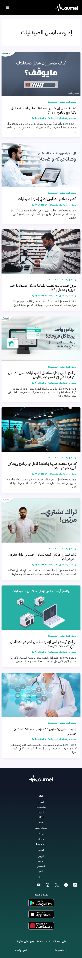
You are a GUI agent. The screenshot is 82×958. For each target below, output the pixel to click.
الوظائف (41, 817)
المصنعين (41, 866)
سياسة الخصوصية (61, 950)
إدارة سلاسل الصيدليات (59, 102)
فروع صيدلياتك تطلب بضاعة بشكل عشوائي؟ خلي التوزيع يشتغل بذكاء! (42, 287)
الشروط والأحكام (20, 950)
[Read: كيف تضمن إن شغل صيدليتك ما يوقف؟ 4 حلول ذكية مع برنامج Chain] (41, 74)
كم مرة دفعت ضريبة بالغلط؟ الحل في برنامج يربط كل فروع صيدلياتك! (42, 466)
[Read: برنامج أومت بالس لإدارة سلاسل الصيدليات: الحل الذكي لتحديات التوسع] (41, 607)
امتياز (41, 871)
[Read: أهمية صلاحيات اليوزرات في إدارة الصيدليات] (41, 164)
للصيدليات (41, 861)
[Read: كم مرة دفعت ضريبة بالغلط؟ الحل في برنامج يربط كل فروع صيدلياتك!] (41, 429)
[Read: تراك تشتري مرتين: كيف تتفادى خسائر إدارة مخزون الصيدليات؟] (41, 520)
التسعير (41, 802)
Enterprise (41, 844)
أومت (73, 102)
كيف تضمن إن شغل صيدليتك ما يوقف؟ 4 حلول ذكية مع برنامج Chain (43, 110)
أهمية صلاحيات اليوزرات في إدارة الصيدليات (47, 199)
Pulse (41, 834)
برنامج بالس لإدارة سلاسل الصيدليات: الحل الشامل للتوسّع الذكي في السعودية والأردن (42, 375)
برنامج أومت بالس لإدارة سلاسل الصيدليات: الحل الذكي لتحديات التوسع (43, 644)
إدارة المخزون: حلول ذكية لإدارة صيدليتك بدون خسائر (45, 731)
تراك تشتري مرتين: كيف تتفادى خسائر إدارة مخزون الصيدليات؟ (42, 556)
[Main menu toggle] (8, 8)
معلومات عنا (41, 807)
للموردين (41, 856)
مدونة (41, 822)
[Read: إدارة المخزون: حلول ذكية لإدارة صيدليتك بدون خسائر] (41, 695)
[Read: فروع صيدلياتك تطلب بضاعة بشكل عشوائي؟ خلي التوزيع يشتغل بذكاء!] (41, 251)
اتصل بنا (41, 812)
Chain (41, 839)
